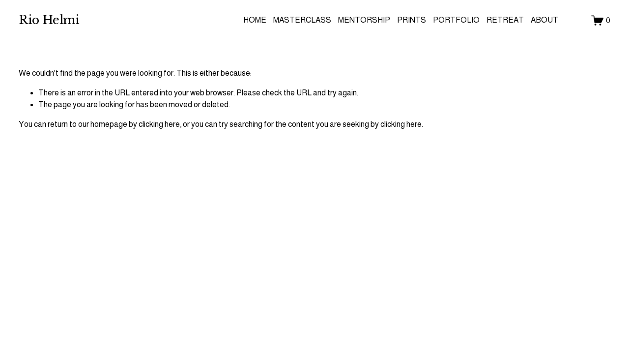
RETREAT (505, 20)
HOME (254, 20)
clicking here (159, 124)
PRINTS (411, 20)
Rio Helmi (49, 20)
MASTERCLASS (302, 20)
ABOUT (544, 20)
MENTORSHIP (364, 20)
